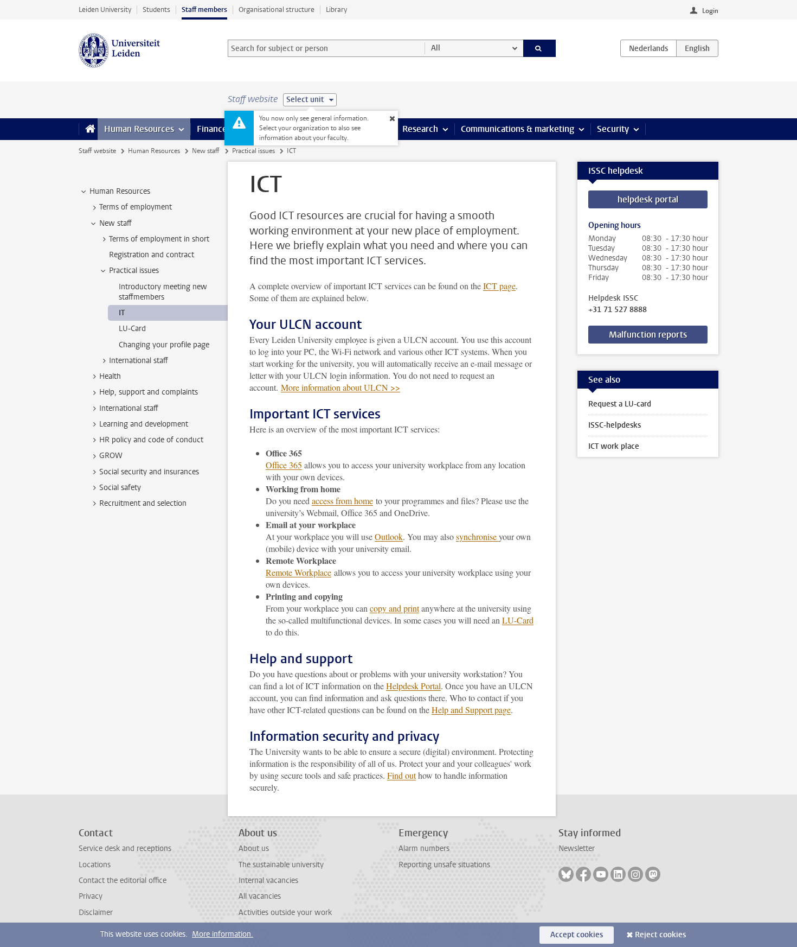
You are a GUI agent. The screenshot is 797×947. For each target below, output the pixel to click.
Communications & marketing (517, 129)
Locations (95, 865)
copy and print (394, 608)
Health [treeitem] (110, 376)
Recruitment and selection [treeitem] (143, 503)
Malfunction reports (648, 334)
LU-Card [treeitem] (132, 328)
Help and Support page (471, 709)
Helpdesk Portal (413, 685)
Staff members (204, 9)
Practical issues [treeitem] (134, 270)
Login (710, 11)
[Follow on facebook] (583, 874)
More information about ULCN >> (340, 387)
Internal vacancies (268, 880)
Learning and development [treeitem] (143, 424)
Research (420, 129)
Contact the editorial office (122, 880)
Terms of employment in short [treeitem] (159, 239)
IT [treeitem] (122, 313)
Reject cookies (660, 935)
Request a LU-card (619, 404)
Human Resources (139, 129)
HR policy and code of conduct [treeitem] (151, 440)
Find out (401, 775)
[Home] (88, 129)
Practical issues (253, 151)
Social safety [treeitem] (120, 487)
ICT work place (613, 446)
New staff (206, 151)
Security (613, 129)
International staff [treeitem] (138, 360)
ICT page (499, 285)
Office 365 (284, 465)
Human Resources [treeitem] (119, 191)
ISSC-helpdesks (614, 425)
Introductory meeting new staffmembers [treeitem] (163, 292)
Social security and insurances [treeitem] (149, 472)
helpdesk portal (648, 199)
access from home (342, 500)
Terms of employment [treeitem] (135, 207)
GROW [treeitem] (111, 455)
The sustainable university (281, 865)
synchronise (477, 536)
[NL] (648, 48)
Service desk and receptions (125, 848)
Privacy (90, 896)
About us (254, 848)
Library (336, 9)
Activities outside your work (285, 912)
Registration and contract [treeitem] (151, 255)
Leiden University (105, 9)
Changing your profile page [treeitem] (164, 345)
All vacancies (260, 896)
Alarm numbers (423, 848)
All (435, 48)
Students (156, 9)
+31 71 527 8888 (617, 310)
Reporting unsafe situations (444, 865)
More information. (222, 934)
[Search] (539, 48)
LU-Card (518, 620)
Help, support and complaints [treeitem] (148, 392)
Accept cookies (576, 935)
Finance (212, 129)
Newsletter (576, 848)
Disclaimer (96, 912)
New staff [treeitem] (115, 223)
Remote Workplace (298, 572)
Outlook (389, 536)
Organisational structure (276, 9)
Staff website (97, 151)
